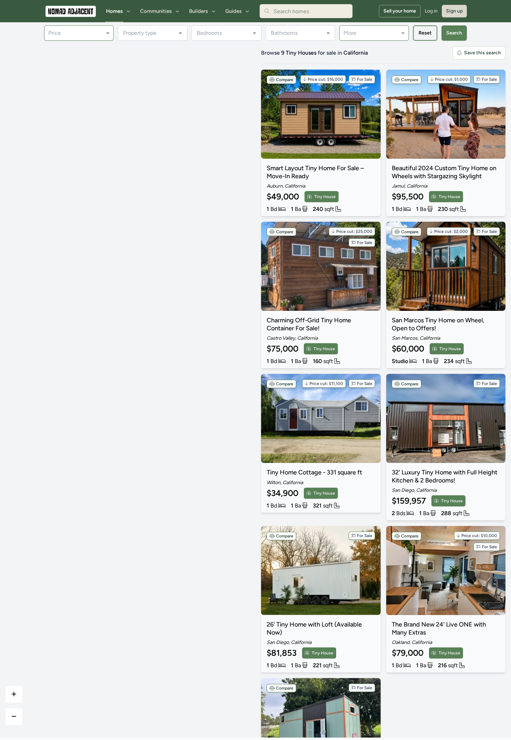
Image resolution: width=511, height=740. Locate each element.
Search (454, 33)
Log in (431, 11)
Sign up (454, 11)
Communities (156, 11)
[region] (128, 390)
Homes (114, 11)
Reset (425, 33)
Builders (198, 11)
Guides (233, 11)
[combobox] (306, 11)
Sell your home (399, 11)
